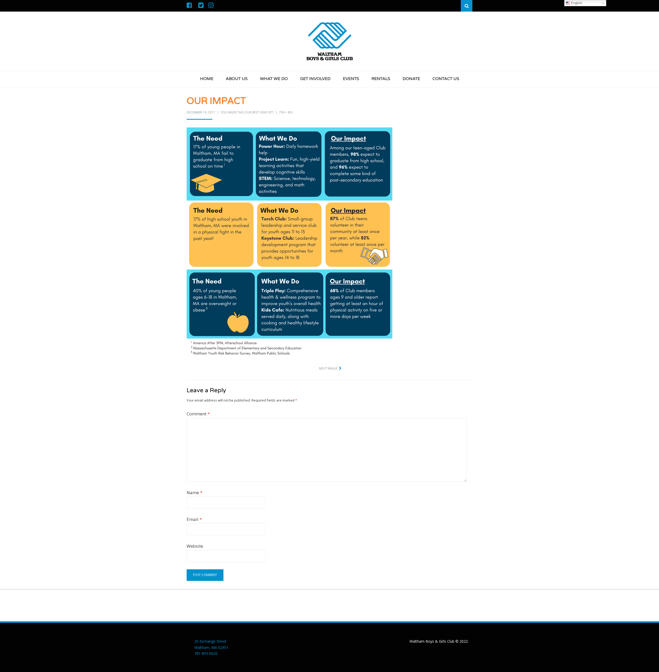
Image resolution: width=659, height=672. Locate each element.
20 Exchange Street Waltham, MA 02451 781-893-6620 (211, 647)
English (576, 3)
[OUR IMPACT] (289, 242)
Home (206, 78)
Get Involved (315, 78)
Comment (198, 414)
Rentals (380, 78)
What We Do (274, 78)
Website (195, 546)
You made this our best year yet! (247, 112)
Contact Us (445, 78)
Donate (411, 78)
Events (351, 78)
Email (194, 519)
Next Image (328, 368)
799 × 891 (286, 112)
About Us (237, 78)
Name (194, 492)
